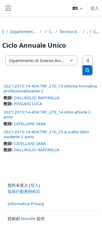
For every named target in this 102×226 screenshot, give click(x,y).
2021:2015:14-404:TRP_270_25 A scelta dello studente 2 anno (46, 134)
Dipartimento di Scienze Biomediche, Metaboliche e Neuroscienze (24, 31)
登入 (95, 8)
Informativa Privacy (26, 203)
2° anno (87, 31)
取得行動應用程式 (24, 191)
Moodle (28, 218)
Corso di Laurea (51, 31)
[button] (77, 8)
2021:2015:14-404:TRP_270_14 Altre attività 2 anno (47, 114)
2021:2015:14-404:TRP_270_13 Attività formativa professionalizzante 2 (50, 88)
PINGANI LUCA (28, 103)
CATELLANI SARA (30, 123)
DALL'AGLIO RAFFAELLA (36, 97)
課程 (3, 31)
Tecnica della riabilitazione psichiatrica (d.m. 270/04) (70, 31)
